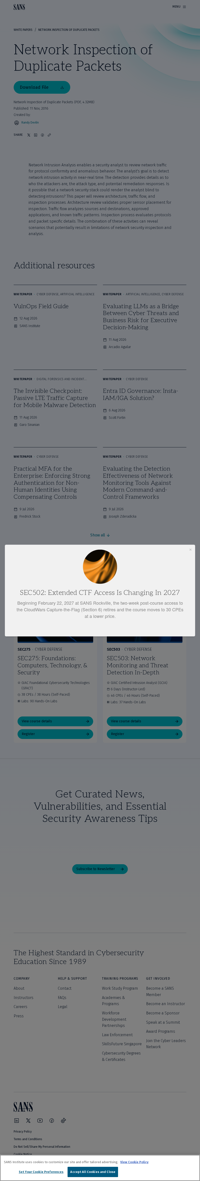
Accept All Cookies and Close (92, 1172)
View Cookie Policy (134, 1162)
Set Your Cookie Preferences (41, 1172)
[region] (100, 1168)
